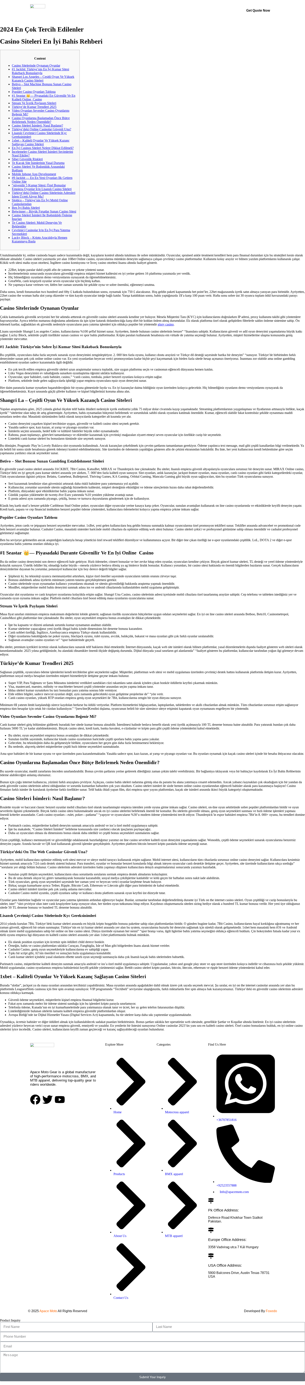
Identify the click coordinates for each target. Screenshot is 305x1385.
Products (122, 10)
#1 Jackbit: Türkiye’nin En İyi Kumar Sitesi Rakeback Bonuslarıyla (40, 71)
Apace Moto (48, 1311)
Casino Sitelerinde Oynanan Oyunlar (36, 65)
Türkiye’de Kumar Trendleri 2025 (34, 107)
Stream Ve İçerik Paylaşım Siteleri (34, 103)
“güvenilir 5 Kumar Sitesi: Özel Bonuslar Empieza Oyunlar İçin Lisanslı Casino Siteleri (42, 187)
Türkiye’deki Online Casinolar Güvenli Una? (41, 129)
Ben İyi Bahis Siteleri (26, 207)
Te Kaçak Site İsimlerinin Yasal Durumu (38, 163)
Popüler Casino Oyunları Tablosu (34, 91)
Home (102, 10)
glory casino (166, 324)
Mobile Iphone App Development (34, 174)
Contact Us (189, 10)
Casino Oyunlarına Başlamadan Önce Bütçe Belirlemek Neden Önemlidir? (41, 120)
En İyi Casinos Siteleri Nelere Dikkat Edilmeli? (43, 148)
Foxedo (271, 1311)
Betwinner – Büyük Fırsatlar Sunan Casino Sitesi (44, 211)
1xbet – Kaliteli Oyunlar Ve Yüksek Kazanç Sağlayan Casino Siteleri (41, 142)
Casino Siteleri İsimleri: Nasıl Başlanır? (37, 125)
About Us (164, 10)
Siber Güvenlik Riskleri (27, 159)
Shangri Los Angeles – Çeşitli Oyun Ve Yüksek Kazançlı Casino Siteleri (43, 78)
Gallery (143, 10)
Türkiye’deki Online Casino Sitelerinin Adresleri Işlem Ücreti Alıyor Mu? (43, 194)
